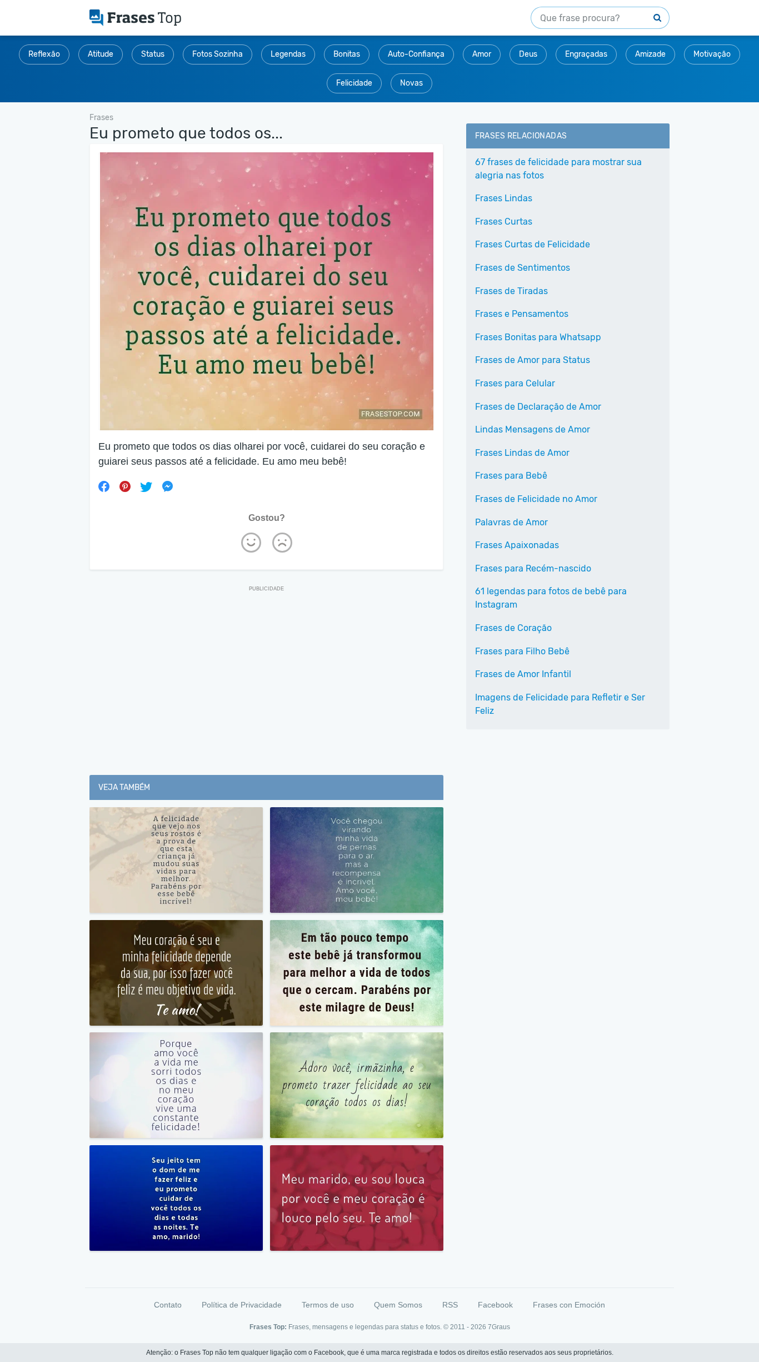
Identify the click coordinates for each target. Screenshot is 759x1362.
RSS (450, 1304)
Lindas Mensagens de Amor (532, 429)
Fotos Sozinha (217, 54)
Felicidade (354, 83)
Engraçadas (586, 54)
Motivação (712, 54)
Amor (481, 54)
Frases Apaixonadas (517, 545)
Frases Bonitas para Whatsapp (538, 337)
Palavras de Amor (511, 522)
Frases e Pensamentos (521, 314)
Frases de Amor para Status (532, 360)
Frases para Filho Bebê (522, 651)
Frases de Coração (513, 628)
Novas (411, 83)
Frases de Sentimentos (522, 267)
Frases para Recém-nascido (533, 568)
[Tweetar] (146, 486)
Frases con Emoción (569, 1304)
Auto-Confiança (416, 54)
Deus (528, 54)
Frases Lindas (503, 198)
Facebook (495, 1304)
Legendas (288, 54)
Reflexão (44, 54)
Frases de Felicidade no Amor (536, 499)
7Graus (499, 1327)
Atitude (100, 54)
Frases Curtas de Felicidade (532, 244)
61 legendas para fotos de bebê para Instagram (551, 598)
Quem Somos (398, 1304)
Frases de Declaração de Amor (538, 406)
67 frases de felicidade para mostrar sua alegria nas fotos (558, 169)
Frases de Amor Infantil (523, 674)
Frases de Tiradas (511, 291)
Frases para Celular (515, 383)
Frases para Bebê (511, 475)
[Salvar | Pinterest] (125, 486)
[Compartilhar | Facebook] (104, 486)
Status (152, 54)
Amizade (650, 54)
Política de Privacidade (242, 1304)
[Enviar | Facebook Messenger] (167, 486)
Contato (168, 1304)
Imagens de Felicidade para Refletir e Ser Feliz (560, 704)
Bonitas (346, 54)
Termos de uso (328, 1304)
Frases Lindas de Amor (522, 453)
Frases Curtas (503, 221)
